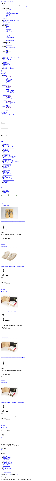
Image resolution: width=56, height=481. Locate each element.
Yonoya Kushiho (8, 162)
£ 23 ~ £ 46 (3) (6, 190)
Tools (7, 41)
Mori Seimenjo (7, 175)
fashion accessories (10, 32)
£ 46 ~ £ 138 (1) (6, 191)
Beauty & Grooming (10, 47)
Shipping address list (10, 12)
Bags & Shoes (9, 27)
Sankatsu (6, 181)
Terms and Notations (7, 463)
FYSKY (5, 182)
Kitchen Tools (9, 45)
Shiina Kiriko (7, 177)
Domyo (6, 172)
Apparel (7, 26)
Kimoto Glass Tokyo (8, 148)
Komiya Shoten (7, 173)
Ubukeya (6, 151)
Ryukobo (6, 145)
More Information (7, 468)
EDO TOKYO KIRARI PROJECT (11, 20)
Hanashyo (6, 144)
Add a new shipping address (12, 13)
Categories (3, 73)
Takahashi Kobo (7, 154)
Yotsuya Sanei (7, 165)
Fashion (5, 62)
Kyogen (6, 149)
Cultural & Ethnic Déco (11, 38)
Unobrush (6, 167)
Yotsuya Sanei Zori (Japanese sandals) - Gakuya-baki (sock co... (13, 266)
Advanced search (5, 205)
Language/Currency (27, 6)
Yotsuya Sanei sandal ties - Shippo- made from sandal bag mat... (13, 357)
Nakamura (6, 150)
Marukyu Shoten (8, 160)
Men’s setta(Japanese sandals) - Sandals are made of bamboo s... (13, 221)
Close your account (10, 16)
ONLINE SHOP (7, 22)
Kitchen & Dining (7, 64)
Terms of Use (6, 464)
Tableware (8, 43)
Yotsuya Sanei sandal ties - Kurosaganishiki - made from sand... (13, 402)
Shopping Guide (6, 461)
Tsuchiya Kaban (7, 170)
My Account (8, 9)
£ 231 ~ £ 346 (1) (7, 192)
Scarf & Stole (9, 31)
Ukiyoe (7, 36)
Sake (7, 53)
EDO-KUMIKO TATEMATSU (11, 161)
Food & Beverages (7, 67)
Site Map (5, 456)
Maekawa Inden (7, 178)
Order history (9, 14)
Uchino (6, 166)
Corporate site (7, 472)
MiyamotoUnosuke (8, 157)
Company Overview (7, 462)
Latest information (7, 24)
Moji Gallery (6, 168)
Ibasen (5, 171)
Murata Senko (7, 176)
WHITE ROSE (7, 164)
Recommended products (8, 55)
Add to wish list (5, 246)
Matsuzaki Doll (7, 155)
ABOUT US (6, 459)
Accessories (8, 29)
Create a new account (8, 1)
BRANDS (5, 21)
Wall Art (8, 35)
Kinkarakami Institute (8, 180)
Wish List (8, 15)
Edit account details (10, 10)
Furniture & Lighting (10, 37)
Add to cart (3, 244)
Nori (7, 52)
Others (4, 65)
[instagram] (3, 70)
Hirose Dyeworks (7, 159)
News (4, 467)
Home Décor (6, 63)
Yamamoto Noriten (8, 146)
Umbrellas (8, 30)
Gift (7, 50)
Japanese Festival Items (11, 48)
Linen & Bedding (10, 40)
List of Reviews (6, 458)
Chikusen (6, 152)
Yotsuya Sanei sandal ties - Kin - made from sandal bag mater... (13, 311)
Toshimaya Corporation (9, 156)
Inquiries (5, 18)
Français (17, 474)
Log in (2, 1)
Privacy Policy (6, 466)
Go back (9, 76)
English (7, 474)
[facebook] (1, 70)
